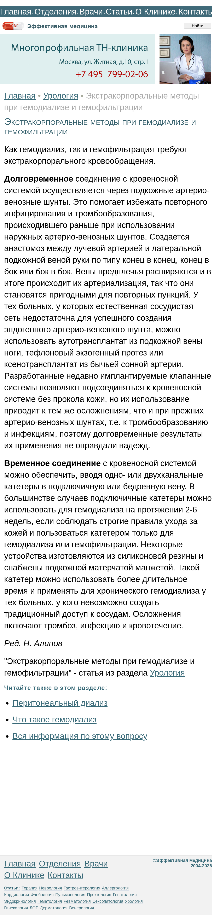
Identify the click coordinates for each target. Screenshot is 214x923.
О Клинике (155, 11)
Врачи (91, 11)
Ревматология (77, 901)
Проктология (99, 894)
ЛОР (34, 908)
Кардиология (16, 894)
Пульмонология (70, 894)
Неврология (50, 888)
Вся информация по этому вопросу (79, 736)
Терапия (29, 888)
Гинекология (16, 908)
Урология (60, 95)
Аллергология (115, 888)
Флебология (42, 894)
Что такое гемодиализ (54, 719)
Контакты (196, 11)
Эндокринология (20, 901)
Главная (15, 11)
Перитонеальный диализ (60, 702)
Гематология (49, 901)
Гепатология (125, 894)
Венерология (81, 908)
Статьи (119, 11)
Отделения (55, 11)
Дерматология (54, 908)
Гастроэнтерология (82, 888)
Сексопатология (107, 901)
